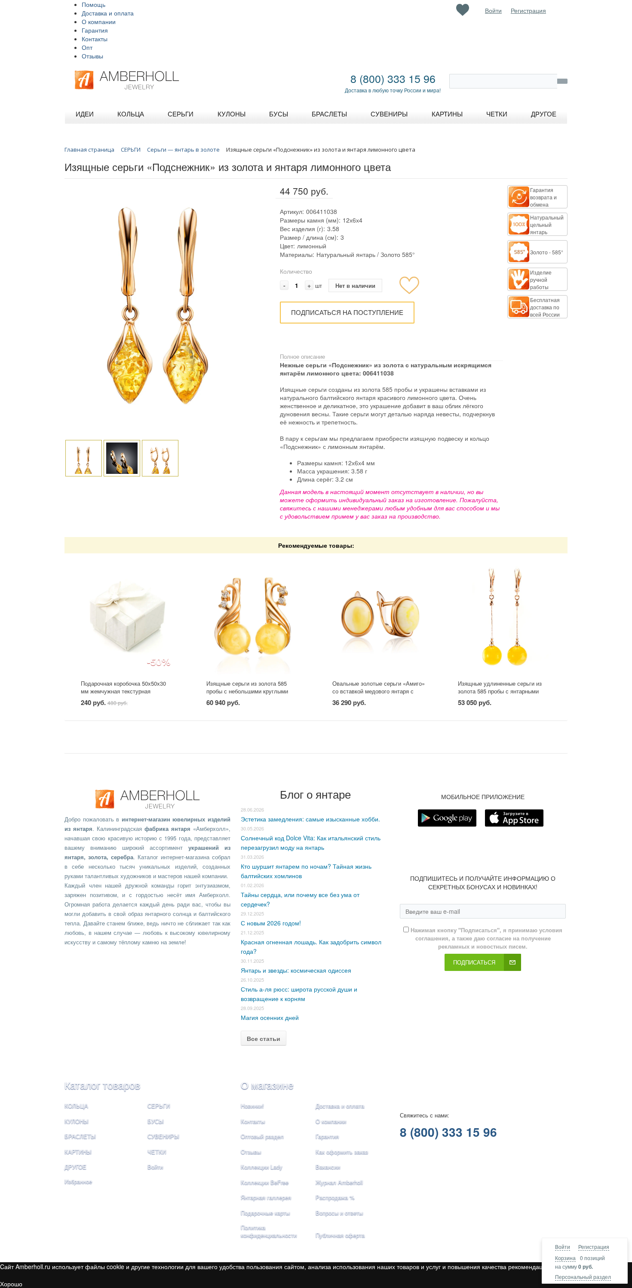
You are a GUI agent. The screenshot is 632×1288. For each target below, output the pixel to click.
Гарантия (95, 30)
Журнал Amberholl (339, 1182)
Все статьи (263, 1038)
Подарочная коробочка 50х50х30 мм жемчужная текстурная (123, 687)
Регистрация (593, 1246)
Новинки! (252, 1106)
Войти (562, 1246)
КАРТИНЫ (78, 1152)
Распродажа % (335, 1197)
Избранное (78, 1181)
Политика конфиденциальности (269, 1231)
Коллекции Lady (261, 1167)
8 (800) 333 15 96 (393, 78)
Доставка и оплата (108, 13)
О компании (99, 21)
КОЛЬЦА (76, 1106)
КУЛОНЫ (76, 1121)
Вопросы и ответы (339, 1213)
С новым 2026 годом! (271, 923)
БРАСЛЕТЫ (80, 1136)
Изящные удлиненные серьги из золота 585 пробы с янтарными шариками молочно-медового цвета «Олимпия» (504, 695)
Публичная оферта (340, 1235)
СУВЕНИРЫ (163, 1136)
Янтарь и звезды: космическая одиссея (296, 970)
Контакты (94, 38)
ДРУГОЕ (75, 1167)
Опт (87, 47)
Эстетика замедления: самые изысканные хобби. (310, 819)
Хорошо (11, 1283)
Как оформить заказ (342, 1152)
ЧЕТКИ (156, 1152)
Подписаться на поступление (347, 312)
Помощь (93, 4)
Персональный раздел (583, 1276)
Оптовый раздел (262, 1136)
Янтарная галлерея (266, 1197)
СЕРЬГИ (158, 1106)
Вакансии (328, 1167)
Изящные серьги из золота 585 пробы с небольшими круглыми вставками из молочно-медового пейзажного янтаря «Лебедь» (248, 695)
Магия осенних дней (270, 1017)
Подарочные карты (265, 1213)
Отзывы (92, 56)
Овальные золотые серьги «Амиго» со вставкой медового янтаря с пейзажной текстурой (378, 691)
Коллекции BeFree (264, 1182)
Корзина (565, 1257)
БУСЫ (155, 1121)
